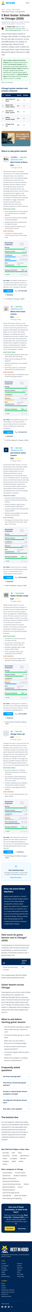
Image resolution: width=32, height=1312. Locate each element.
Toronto (5, 1164)
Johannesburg (24, 1155)
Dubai (20, 1153)
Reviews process (6, 1296)
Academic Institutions (20, 1175)
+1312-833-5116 (21, 432)
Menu (27, 3)
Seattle (14, 1161)
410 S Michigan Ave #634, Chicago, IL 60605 (15, 857)
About (3, 1283)
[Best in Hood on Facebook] (5, 1307)
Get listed (9, 1228)
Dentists (26, 1184)
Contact (3, 1288)
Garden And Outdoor (20, 1195)
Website (8, 291)
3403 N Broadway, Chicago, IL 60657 (15, 585)
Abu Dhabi (6, 1153)
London (5, 1158)
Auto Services (7, 1175)
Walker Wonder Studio (10, 118)
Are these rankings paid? (12, 1076)
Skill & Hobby (16, 9)
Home (3, 9)
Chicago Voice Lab (10, 125)
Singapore (6, 1161)
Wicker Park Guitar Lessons (10, 106)
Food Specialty (7, 1195)
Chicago (8, 9)
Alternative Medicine (9, 1190)
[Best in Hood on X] (12, 1307)
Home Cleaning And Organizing (12, 1198)
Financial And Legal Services (11, 1193)
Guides (3, 1286)
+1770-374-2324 (21, 577)
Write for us (4, 1294)
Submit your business (7, 1290)
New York (23, 1158)
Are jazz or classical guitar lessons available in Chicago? (15, 1092)
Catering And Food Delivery (11, 1181)
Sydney (21, 1161)
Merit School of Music (10, 100)
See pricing (22, 1229)
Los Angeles (13, 1158)
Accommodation (7, 1173)
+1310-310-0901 (21, 714)
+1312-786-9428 (21, 291)
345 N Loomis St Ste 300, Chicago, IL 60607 (15, 723)
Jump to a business (16, 82)
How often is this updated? (12, 1109)
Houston (14, 1155)
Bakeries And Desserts (9, 1178)
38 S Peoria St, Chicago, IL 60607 (14, 299)
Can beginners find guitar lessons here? (15, 1101)
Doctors (20, 1187)
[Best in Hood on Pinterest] (9, 1307)
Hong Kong (6, 1155)
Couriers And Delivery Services (12, 1184)
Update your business (7, 1292)
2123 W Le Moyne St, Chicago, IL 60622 (15, 440)
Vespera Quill (11, 26)
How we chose (20, 24)
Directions (9, 295)
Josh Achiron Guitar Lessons (10, 111)
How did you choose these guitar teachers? (14, 1084)
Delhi (13, 1153)
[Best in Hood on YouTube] (2, 1307)
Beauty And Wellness (9, 1187)
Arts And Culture (20, 1173)
